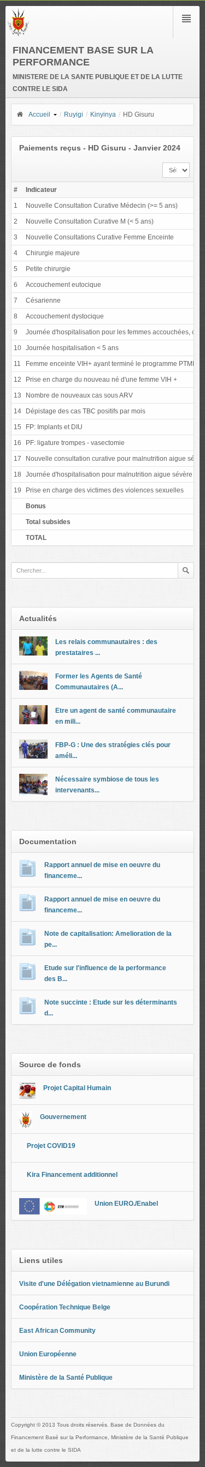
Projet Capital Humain (77, 1088)
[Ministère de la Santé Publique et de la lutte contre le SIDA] (18, 34)
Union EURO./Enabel (126, 1203)
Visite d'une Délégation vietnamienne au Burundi (94, 1284)
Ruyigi (73, 114)
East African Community (57, 1330)
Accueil (39, 114)
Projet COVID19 (51, 1146)
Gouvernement (63, 1117)
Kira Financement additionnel (72, 1175)
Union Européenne (48, 1354)
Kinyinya (103, 114)
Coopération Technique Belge (64, 1307)
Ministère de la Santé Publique (66, 1377)
